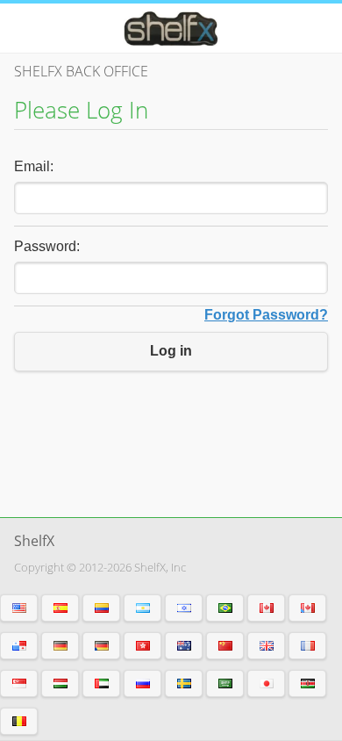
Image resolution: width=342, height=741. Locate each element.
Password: (47, 246)
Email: (33, 166)
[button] (19, 608)
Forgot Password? (266, 314)
